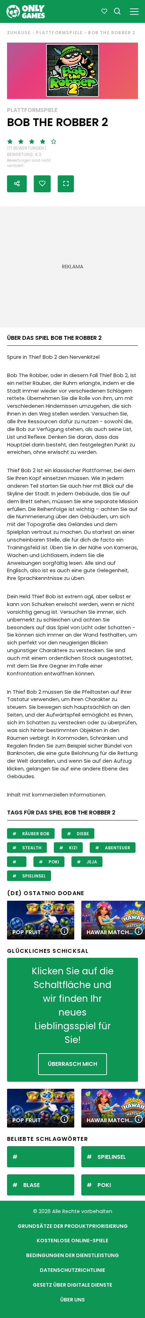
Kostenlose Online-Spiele (72, 1240)
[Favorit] (104, 11)
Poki (53, 862)
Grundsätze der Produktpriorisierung (73, 1226)
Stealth (31, 848)
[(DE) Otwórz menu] (134, 10)
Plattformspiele (59, 33)
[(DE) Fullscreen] (66, 183)
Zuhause (19, 33)
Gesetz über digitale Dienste (72, 1284)
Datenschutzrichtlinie (72, 1270)
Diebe (82, 834)
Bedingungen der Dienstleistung (72, 1255)
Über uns (72, 1299)
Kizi (72, 848)
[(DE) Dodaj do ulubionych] (42, 183)
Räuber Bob (35, 834)
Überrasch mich (72, 1064)
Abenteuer (117, 848)
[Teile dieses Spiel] (17, 183)
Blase (31, 1185)
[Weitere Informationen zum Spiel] (64, 931)
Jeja (91, 862)
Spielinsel (33, 876)
